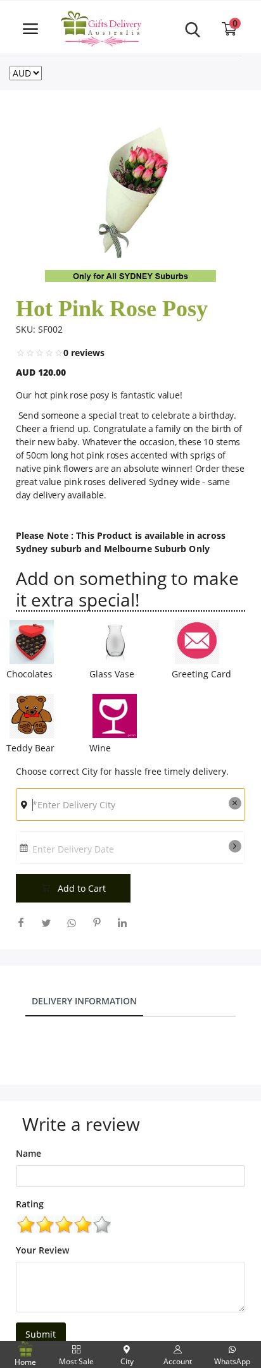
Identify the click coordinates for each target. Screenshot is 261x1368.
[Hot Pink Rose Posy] (130, 196)
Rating (30, 1204)
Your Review (42, 1250)
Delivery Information (84, 1001)
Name (28, 1153)
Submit (40, 1334)
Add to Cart (80, 888)
